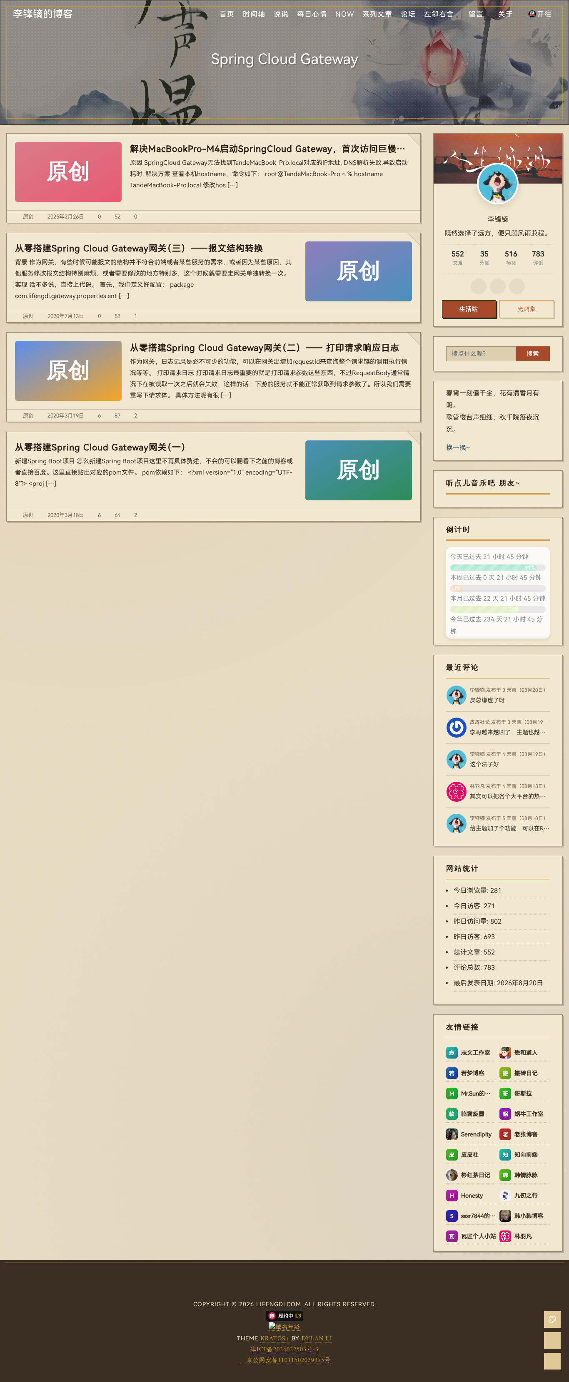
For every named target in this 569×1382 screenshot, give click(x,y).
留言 (476, 14)
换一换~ (458, 448)
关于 (505, 14)
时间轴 (254, 14)
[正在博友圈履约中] (284, 1315)
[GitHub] (479, 286)
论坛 (408, 14)
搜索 (533, 354)
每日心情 (312, 14)
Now (344, 14)
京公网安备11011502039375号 (289, 1360)
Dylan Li (317, 1338)
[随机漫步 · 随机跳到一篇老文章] (552, 1340)
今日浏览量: (472, 891)
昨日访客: (469, 937)
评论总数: (469, 968)
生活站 (468, 309)
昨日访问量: (472, 921)
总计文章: (469, 952)
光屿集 (526, 309)
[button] (552, 1319)
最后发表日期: (475, 983)
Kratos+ (274, 1338)
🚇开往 (540, 14)
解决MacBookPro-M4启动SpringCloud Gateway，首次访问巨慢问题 (271, 149)
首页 (227, 14)
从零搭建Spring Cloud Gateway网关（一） (102, 447)
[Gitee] (498, 286)
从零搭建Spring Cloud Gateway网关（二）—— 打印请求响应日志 (264, 348)
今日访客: (469, 906)
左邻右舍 (439, 14)
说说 (281, 14)
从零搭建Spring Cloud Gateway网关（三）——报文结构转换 (139, 249)
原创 (28, 216)
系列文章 (377, 14)
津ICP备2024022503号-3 (284, 1349)
